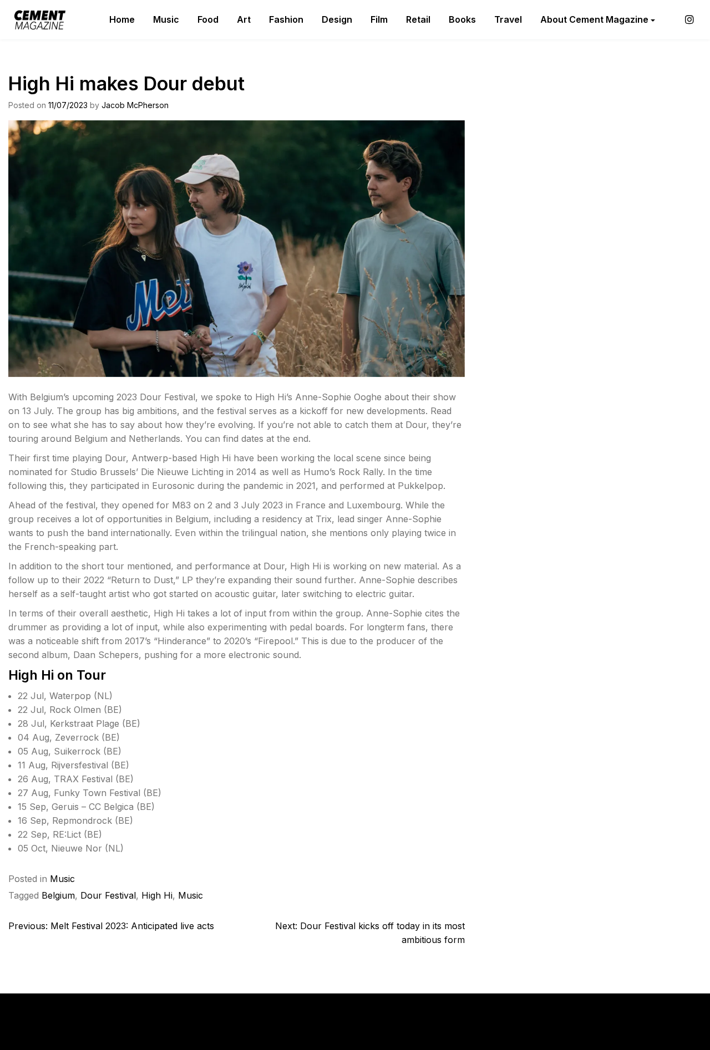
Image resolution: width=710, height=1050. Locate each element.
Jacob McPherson (135, 105)
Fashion (286, 19)
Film (379, 19)
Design (337, 19)
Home (122, 19)
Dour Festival (108, 895)
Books (462, 19)
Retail (418, 19)
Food (208, 19)
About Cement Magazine (594, 19)
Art (244, 19)
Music (166, 19)
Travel (508, 19)
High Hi (157, 895)
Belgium (58, 895)
